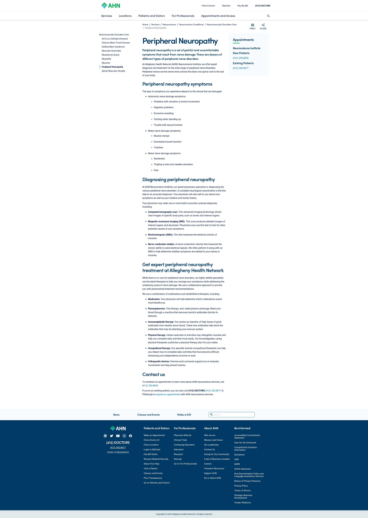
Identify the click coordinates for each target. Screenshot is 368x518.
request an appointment (168, 394)
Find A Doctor (208, 5)
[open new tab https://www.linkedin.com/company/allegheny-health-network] (105, 436)
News (116, 414)
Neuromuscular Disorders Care (222, 24)
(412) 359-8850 (150, 385)
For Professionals (183, 16)
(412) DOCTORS (262, 5)
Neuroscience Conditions (191, 24)
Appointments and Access (218, 16)
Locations (125, 16)
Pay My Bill (242, 5)
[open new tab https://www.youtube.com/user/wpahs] (118, 436)
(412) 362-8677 (213, 390)
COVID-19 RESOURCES (118, 452)
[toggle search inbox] (268, 15)
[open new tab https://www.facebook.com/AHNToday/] (130, 436)
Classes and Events (148, 414)
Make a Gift (184, 414)
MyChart (226, 5)
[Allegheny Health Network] (110, 5)
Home (145, 24)
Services (106, 16)
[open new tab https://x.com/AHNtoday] (111, 436)
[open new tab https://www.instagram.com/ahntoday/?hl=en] (124, 436)
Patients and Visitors (151, 16)
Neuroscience (169, 24)
